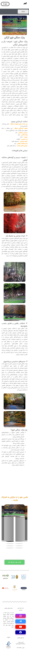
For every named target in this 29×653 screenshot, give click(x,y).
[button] (19, 541)
